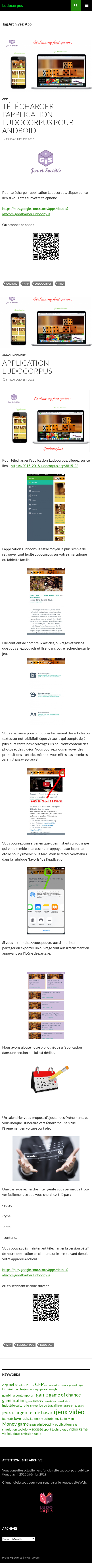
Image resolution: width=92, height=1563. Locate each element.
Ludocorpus (12, 5)
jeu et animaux (65, 1405)
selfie (74, 1424)
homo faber (50, 1401)
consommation (52, 1385)
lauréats (7, 1418)
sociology (24, 1429)
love (17, 1418)
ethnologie (51, 1389)
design (79, 1385)
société (37, 1429)
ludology (53, 1418)
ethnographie (37, 1389)
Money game (15, 1424)
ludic (25, 1418)
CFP (39, 1384)
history (38, 1401)
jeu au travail (48, 1405)
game (42, 1394)
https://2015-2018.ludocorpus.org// (44, 465)
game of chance (65, 1394)
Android (11, 283)
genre (29, 1401)
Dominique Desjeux (16, 1389)
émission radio (31, 1433)
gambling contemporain (18, 1395)
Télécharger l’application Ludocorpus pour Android (38, 118)
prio (61, 283)
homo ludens (63, 1401)
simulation (9, 1429)
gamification (14, 1400)
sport (47, 1429)
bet (11, 1384)
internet (33, 1405)
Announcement (13, 355)
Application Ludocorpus (27, 366)
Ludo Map (67, 1418)
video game (78, 1429)
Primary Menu (86, 5)
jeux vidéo (70, 1412)
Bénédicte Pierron (24, 1385)
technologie (60, 1429)
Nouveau (46, 1344)
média (32, 1424)
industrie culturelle (15, 1405)
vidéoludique (11, 1433)
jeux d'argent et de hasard (28, 1412)
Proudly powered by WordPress (21, 1557)
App (5, 98)
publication (63, 1424)
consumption (68, 1385)
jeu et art (79, 1405)
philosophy (45, 1424)
